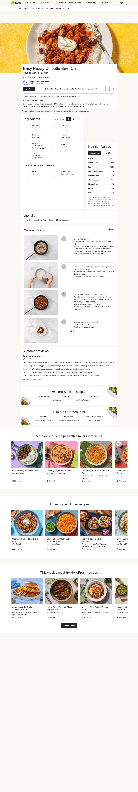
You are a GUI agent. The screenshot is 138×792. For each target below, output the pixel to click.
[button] (52, 119)
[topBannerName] (69, 17)
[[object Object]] (107, 89)
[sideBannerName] (101, 127)
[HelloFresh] (16, 2)
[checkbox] (24, 77)
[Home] (20, 8)
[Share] (113, 89)
